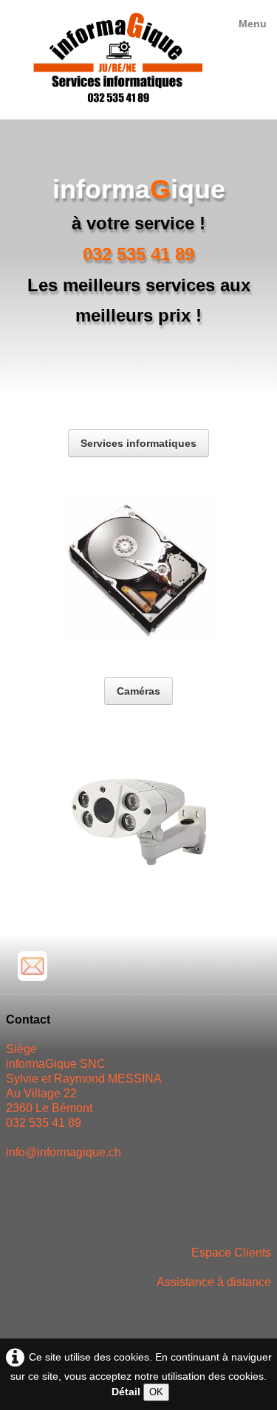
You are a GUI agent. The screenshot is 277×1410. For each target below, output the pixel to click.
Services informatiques (138, 443)
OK (156, 1391)
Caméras (138, 691)
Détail (126, 1391)
